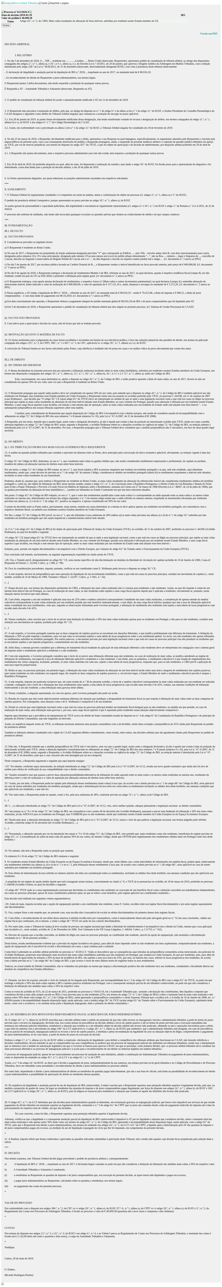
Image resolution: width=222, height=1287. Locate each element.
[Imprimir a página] (58, 3)
